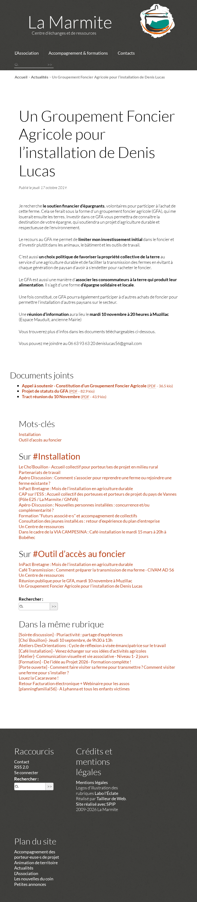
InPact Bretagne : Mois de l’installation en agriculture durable (76, 488)
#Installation (56, 456)
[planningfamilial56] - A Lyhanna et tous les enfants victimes (74, 688)
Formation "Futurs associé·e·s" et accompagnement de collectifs (78, 515)
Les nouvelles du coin (33, 878)
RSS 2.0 (21, 767)
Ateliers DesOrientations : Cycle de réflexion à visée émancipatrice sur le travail (92, 645)
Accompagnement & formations (78, 53)
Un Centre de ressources (41, 526)
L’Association (27, 53)
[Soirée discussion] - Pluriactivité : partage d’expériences (71, 634)
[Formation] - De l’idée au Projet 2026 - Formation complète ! (75, 661)
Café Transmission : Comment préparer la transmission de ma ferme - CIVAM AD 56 (96, 569)
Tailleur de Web (111, 798)
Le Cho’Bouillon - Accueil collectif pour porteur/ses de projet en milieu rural (88, 466)
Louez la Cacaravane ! (39, 678)
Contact (21, 761)
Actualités (39, 77)
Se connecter (26, 772)
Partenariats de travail (40, 472)
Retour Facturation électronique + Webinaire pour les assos (74, 683)
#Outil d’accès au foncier (79, 553)
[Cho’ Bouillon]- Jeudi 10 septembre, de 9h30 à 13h (65, 640)
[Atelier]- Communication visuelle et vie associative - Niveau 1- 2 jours (83, 656)
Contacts (126, 53)
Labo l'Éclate (106, 793)
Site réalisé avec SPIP (96, 804)
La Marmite (70, 21)
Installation (30, 434)
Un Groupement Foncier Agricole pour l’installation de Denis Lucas (80, 586)
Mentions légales (92, 782)
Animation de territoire (36, 862)
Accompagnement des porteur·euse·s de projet (36, 854)
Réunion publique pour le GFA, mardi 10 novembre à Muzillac (75, 580)
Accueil (21, 77)
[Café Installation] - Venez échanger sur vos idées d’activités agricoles (82, 651)
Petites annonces (30, 884)
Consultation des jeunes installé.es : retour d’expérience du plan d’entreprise (89, 521)
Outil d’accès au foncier (40, 439)
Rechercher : (31, 599)
